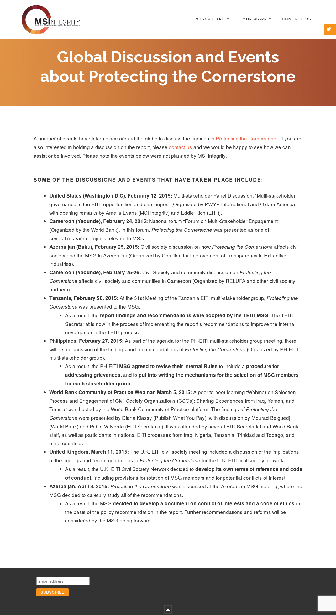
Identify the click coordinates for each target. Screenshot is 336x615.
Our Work (255, 19)
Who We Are (210, 19)
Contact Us (296, 19)
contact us (180, 146)
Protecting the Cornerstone (246, 138)
